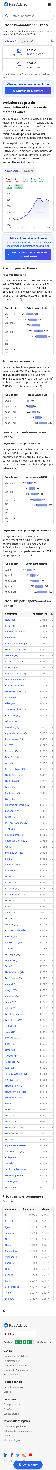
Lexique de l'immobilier (16, 1369)
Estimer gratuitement (29, 90)
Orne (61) (10, 1049)
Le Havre (9, 1298)
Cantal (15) (10, 1163)
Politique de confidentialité (18, 1430)
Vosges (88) (11, 990)
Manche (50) (11, 924)
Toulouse (9, 1232)
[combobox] (28, 15)
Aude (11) (10, 984)
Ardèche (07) (11, 1025)
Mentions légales (13, 1440)
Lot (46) (9, 1139)
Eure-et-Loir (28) (13, 942)
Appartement (40, 613)
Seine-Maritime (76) (15, 709)
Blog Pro (8, 1391)
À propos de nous (13, 1404)
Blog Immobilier (12, 1374)
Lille (7, 1268)
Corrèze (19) (11, 1079)
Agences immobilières (15, 1365)
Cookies (8, 1435)
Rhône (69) (10, 637)
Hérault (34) (11, 721)
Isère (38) (10, 703)
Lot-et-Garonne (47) (15, 1013)
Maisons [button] (28, 170)
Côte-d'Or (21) (12, 912)
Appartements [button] (13, 170)
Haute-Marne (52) (14, 1133)
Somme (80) (11, 870)
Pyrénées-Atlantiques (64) (18, 822)
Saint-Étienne (12, 1286)
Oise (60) (9, 763)
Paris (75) (10, 625)
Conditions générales (15, 1426)
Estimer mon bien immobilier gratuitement (29, 254)
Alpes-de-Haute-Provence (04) (20, 1145)
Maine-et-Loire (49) (15, 769)
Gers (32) (9, 1115)
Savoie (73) (10, 948)
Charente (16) (12, 996)
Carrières (8, 1409)
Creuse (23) (11, 1181)
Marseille (10, 1221)
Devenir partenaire (13, 1387)
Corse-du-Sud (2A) (14, 1151)
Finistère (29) (12, 757)
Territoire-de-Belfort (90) (17, 1169)
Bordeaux (10, 1262)
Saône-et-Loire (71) (15, 894)
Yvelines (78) (11, 667)
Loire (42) (10, 786)
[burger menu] (49, 4)
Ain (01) (9, 846)
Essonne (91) (11, 697)
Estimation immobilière (16, 1356)
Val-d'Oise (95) (12, 715)
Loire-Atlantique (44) (15, 679)
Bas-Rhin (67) (12, 727)
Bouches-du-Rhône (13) (17, 631)
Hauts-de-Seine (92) (15, 649)
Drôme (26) (10, 918)
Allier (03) (10, 1008)
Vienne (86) (11, 936)
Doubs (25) (10, 900)
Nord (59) (10, 619)
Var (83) (9, 745)
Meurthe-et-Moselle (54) (17, 804)
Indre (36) (10, 1103)
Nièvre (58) (10, 1109)
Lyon (7, 1227)
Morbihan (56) (12, 792)
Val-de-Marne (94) (14, 685)
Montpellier (11, 1250)
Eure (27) (9, 858)
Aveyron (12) (11, 1055)
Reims (8, 1280)
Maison (45, 1209)
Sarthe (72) (10, 882)
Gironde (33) (11, 655)
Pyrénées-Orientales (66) (18, 930)
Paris (7, 1215)
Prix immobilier (12, 1360)
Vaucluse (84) (12, 888)
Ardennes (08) (12, 1061)
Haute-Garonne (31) (15, 691)
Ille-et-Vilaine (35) (14, 739)
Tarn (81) (9, 966)
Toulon (8, 1292)
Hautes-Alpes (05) (14, 1175)
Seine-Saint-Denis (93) (16, 643)
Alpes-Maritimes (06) (16, 733)
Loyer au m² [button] (26, 41)
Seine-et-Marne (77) (15, 673)
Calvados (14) (12, 810)
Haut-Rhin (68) (12, 780)
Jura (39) (9, 1067)
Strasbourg (11, 1256)
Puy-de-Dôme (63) (14, 834)
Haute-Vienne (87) (14, 972)
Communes (11, 613)
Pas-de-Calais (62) (14, 661)
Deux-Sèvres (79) (13, 978)
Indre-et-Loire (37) (14, 852)
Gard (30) (10, 798)
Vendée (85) (11, 828)
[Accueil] (3, 1311)
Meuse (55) (10, 1121)
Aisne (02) (10, 906)
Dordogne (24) (12, 954)
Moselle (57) (11, 751)
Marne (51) (10, 876)
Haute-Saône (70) (14, 1085)
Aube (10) (10, 1031)
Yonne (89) (10, 1002)
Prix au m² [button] (10, 41)
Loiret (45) (10, 816)
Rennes (9, 1274)
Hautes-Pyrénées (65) (16, 1091)
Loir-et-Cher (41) (13, 1019)
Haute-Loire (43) (13, 1097)
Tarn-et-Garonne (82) (16, 1073)
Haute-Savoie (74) (14, 775)
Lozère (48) (10, 1187)
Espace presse (11, 1413)
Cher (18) (9, 1043)
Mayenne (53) (12, 1037)
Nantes (9, 1244)
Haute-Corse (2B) (14, 1127)
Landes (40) (11, 960)
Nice (7, 1238)
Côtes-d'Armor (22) (14, 864)
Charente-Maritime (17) (17, 840)
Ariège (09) (10, 1157)
